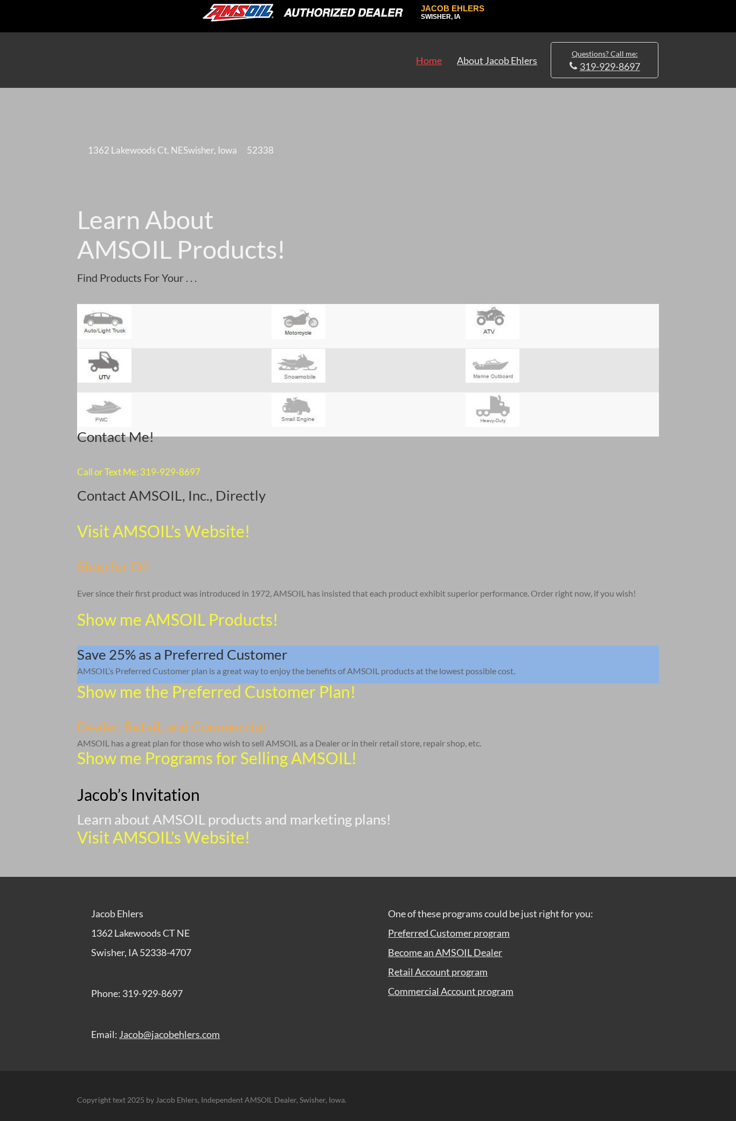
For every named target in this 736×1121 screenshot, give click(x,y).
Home (429, 60)
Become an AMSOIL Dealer (445, 952)
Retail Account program (438, 972)
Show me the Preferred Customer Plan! (216, 691)
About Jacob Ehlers (497, 60)
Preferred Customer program (449, 933)
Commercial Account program (450, 991)
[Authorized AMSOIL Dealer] (306, 13)
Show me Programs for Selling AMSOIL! (217, 757)
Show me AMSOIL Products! (177, 619)
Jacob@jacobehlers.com (169, 1034)
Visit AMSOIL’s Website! (163, 531)
